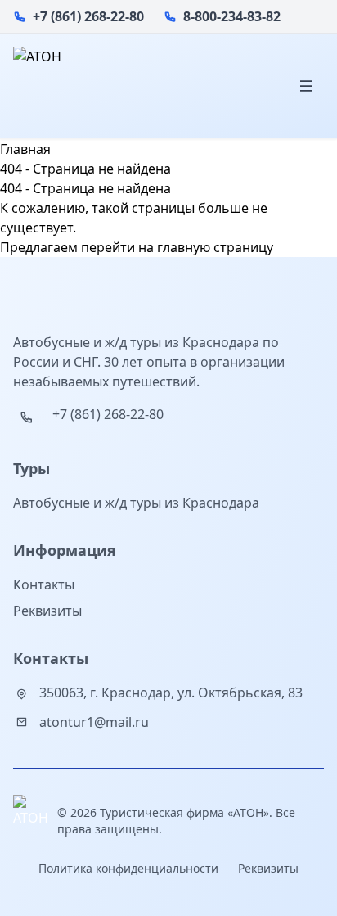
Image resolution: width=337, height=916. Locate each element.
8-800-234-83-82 (232, 16)
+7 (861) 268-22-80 (88, 16)
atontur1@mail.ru (94, 722)
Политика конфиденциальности (128, 868)
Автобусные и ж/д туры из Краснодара (136, 503)
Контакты (43, 584)
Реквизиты (47, 611)
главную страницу (215, 247)
